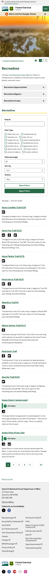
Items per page (11, 157)
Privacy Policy (7, 547)
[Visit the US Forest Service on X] (3, 571)
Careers (5, 536)
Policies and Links (33, 531)
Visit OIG (5, 525)
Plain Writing (7, 551)
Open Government (33, 544)
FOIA (27, 521)
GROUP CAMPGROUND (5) (31, 140)
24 (41, 465)
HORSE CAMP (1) (32, 149)
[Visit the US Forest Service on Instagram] (25, 571)
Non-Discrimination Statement (33, 539)
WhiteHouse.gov (8, 543)
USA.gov (5, 540)
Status (8, 175)
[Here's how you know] (24, 3)
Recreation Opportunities (15, 87)
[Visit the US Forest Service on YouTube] (14, 571)
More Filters (24, 185)
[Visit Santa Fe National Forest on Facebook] (9, 510)
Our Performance (9, 529)
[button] (35, 60)
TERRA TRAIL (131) (13, 134)
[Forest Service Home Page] (11, 8)
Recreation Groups (12, 100)
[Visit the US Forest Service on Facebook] (9, 571)
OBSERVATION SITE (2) (30, 146)
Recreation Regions (12, 94)
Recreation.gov (8, 517)
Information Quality (34, 548)
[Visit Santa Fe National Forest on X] (3, 510)
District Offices (8, 502)
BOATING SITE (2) (12, 146)
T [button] (40, 60)
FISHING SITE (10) (13, 140)
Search (8, 119)
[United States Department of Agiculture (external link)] (5, 8)
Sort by (8, 166)
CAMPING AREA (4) (13, 143)
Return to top (7, 479)
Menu (46, 9)
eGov (28, 534)
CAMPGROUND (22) (30, 134)
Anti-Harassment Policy (11, 532)
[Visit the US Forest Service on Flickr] (20, 571)
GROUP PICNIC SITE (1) (14, 149)
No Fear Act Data (32, 517)
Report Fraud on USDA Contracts (35, 526)
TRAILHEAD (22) (12, 137)
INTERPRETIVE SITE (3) (31, 143)
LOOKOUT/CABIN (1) (14, 152)
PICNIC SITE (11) (27, 137)
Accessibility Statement (12, 521)
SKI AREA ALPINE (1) (31, 152)
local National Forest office (19, 75)
